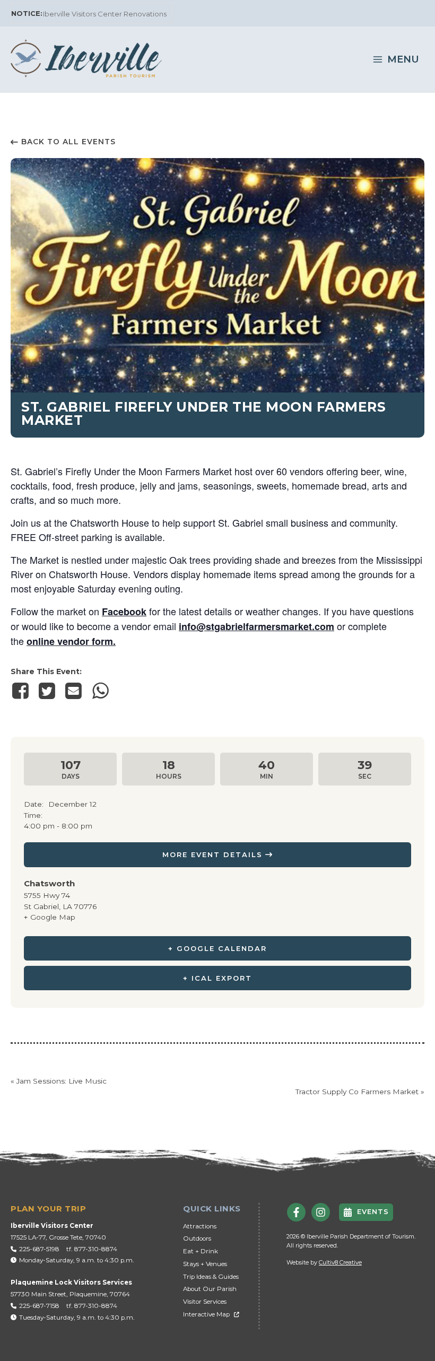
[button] (86, 58)
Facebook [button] (124, 611)
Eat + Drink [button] (200, 1251)
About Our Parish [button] (210, 1289)
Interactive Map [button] (206, 1314)
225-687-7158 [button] (39, 1306)
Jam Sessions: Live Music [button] (59, 1081)
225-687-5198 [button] (39, 1249)
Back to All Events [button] (68, 141)
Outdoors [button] (197, 1238)
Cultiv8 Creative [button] (340, 1262)
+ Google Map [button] (49, 917)
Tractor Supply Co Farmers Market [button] (359, 1091)
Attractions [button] (199, 1226)
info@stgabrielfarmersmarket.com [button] (256, 626)
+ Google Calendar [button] (217, 948)
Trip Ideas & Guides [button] (211, 1276)
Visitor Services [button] (205, 1301)
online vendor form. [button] (71, 641)
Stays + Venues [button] (205, 1264)
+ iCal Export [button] (217, 978)
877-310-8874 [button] (95, 1249)
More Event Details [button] (212, 854)
